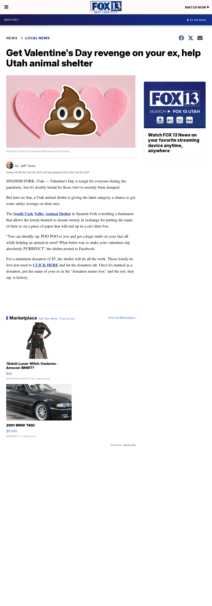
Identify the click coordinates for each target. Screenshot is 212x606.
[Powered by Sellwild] (129, 445)
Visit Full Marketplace (121, 317)
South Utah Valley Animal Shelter (42, 213)
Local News (37, 38)
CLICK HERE (45, 265)
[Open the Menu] (6, 7)
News (12, 38)
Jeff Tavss (27, 166)
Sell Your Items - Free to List (57, 318)
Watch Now (196, 7)
